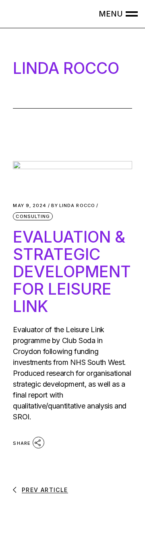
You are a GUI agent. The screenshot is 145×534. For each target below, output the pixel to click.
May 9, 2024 (29, 205)
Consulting (33, 216)
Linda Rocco (73, 205)
